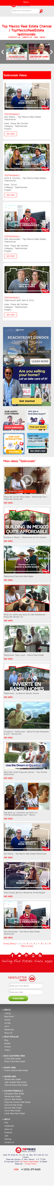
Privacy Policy (30, 1164)
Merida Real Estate (12, 1096)
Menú (26, 2)
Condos (7, 1023)
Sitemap (7, 1139)
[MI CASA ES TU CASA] (16, 59)
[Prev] (13, 943)
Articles (7, 1046)
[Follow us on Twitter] (19, 956)
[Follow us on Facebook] (12, 956)
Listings (7, 1013)
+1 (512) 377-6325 (30, 1169)
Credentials (9, 1126)
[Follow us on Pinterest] (26, 956)
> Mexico (6, 1010)
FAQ (6, 1122)
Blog (6, 1040)
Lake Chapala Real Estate (15, 1082)
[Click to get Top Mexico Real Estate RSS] (40, 956)
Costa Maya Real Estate (14, 1113)
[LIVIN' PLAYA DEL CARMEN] (39, 59)
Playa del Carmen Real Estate (17, 1102)
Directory (8, 1132)
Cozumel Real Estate (13, 1105)
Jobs (6, 1135)
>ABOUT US (27, 37)
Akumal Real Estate (13, 1107)
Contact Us (9, 1142)
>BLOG (42, 37)
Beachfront (9, 1016)
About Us (8, 1033)
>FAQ (35, 37)
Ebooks (7, 1043)
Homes (7, 1019)
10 (49, 943)
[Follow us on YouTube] (33, 956)
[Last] (30, 946)
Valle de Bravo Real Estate (15, 1085)
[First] (6, 943)
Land (6, 1026)
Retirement (9, 1029)
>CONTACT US (14, 37)
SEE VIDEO (11, 134)
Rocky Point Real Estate (14, 1061)
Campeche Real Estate (14, 1093)
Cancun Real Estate (12, 1099)
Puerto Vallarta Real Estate (16, 1070)
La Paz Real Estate (12, 1058)
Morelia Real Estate (12, 1079)
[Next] (24, 946)
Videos (7, 1050)
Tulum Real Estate (12, 1110)
